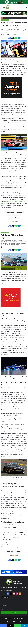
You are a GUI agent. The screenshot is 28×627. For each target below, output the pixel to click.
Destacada (19, 212)
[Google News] (14, 221)
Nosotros (3, 600)
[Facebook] (9, 38)
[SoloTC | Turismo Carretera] (11, 7)
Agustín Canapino (10, 212)
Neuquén (11, 215)
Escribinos (3, 602)
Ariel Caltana (5, 34)
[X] (12, 38)
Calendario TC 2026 (7, 18)
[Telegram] (18, 38)
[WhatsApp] (15, 38)
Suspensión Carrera (14, 218)
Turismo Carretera (5, 20)
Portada (18, 215)
